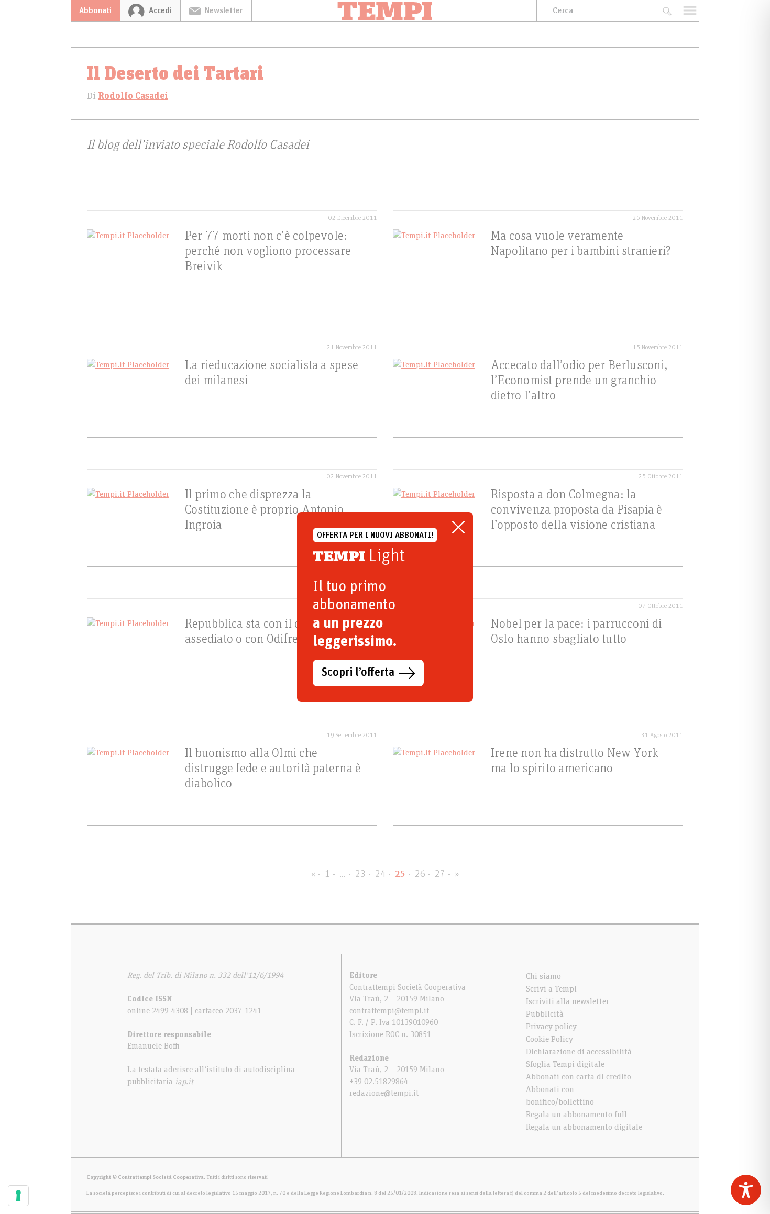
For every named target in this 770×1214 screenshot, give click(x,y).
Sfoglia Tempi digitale (565, 1064)
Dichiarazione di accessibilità (579, 1052)
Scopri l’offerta (358, 672)
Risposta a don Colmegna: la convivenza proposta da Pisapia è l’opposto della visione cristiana (577, 509)
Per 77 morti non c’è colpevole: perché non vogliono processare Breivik (268, 251)
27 (440, 874)
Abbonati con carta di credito (578, 1077)
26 (420, 874)
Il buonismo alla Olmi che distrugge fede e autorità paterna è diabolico (273, 768)
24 (380, 874)
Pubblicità (545, 1014)
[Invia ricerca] (666, 10)
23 (360, 874)
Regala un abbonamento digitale (584, 1127)
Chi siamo (543, 976)
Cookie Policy (549, 1039)
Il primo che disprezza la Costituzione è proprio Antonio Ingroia (264, 509)
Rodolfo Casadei (133, 96)
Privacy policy (551, 1026)
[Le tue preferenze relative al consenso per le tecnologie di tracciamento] (18, 1196)
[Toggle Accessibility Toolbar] (746, 1190)
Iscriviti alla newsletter (567, 1001)
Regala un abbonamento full (576, 1114)
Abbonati (95, 10)
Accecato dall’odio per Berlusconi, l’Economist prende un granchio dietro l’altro (579, 380)
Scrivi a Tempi (551, 989)
